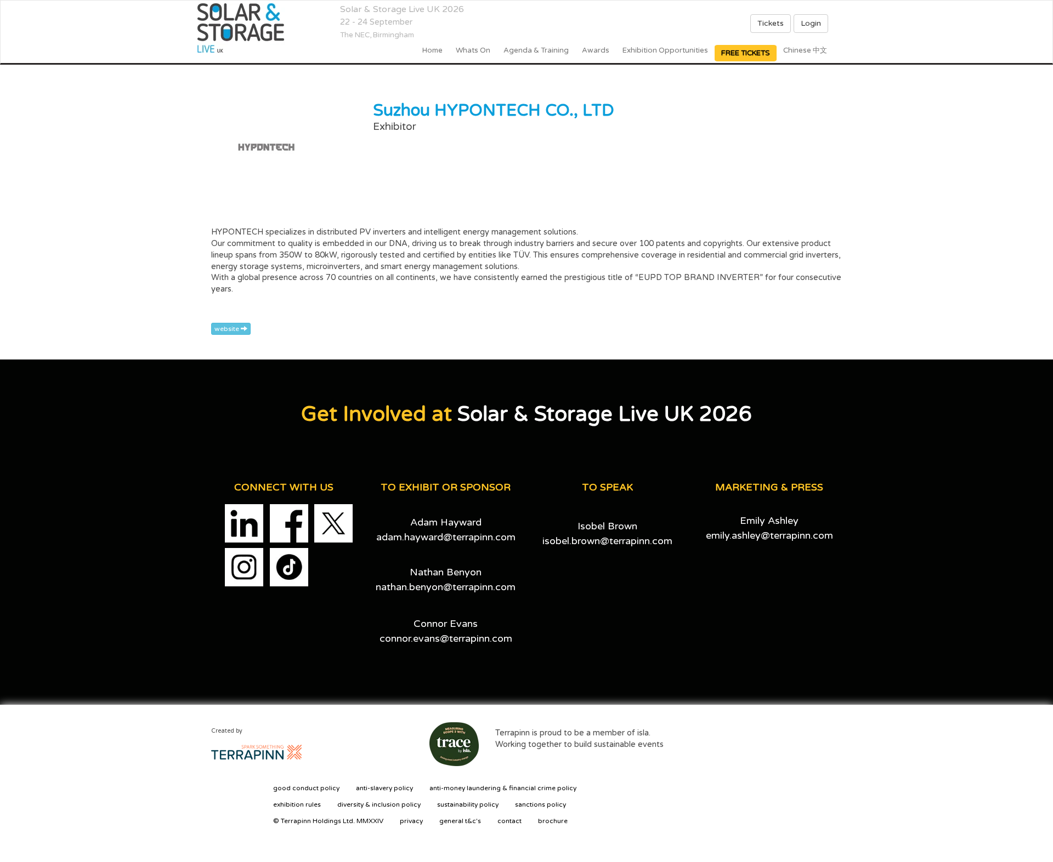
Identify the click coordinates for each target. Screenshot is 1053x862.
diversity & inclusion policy (379, 804)
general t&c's (460, 821)
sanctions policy (540, 804)
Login (811, 23)
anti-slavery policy (384, 788)
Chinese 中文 (805, 50)
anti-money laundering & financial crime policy (502, 788)
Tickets (770, 23)
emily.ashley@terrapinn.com (769, 535)
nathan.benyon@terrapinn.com (446, 587)
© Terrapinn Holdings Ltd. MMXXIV (328, 821)
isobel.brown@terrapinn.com (607, 541)
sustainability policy (468, 804)
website (227, 329)
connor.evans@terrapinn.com (446, 638)
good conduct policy (306, 788)
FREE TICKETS (745, 53)
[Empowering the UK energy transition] (244, 28)
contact (509, 821)
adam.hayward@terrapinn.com (446, 537)
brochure (553, 821)
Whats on (473, 50)
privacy (411, 821)
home (432, 50)
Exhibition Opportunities (665, 50)
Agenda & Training (536, 50)
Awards (595, 50)
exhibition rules (297, 804)
